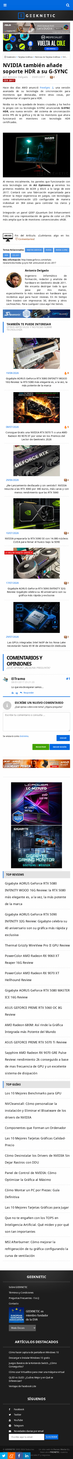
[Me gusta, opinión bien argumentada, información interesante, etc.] (13, 693)
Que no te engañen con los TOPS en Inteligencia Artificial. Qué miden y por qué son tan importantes (37, 1225)
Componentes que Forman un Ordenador (35, 1128)
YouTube (18, 1420)
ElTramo (18, 678)
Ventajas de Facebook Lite (22, 1386)
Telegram (19, 1425)
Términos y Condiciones (21, 1292)
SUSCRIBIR (51, 1436)
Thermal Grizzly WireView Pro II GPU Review (37, 945)
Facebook (19, 1409)
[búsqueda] (68, 5)
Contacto (14, 1303)
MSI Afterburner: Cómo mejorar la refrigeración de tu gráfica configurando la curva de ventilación (36, 1249)
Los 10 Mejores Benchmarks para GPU (33, 1093)
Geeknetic (11, 57)
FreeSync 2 (45, 87)
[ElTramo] (5, 679)
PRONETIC (54, 1452)
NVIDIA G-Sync (62, 250)
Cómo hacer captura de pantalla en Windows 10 (34, 1352)
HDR (6, 255)
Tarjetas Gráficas (25, 57)
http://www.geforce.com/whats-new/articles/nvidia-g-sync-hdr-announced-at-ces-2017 (29, 261)
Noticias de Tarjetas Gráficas (47, 57)
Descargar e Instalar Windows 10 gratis (29, 1357)
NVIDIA (48, 250)
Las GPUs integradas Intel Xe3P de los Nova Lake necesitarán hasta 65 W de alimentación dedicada (36, 644)
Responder (29, 693)
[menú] (5, 5)
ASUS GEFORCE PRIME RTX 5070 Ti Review (36, 1042)
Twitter (17, 1414)
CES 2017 (9, 80)
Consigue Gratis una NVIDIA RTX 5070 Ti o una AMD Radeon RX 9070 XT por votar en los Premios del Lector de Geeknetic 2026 (36, 436)
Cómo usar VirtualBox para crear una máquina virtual (36, 1372)
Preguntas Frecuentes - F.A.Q (24, 1298)
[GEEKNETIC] (36, 15)
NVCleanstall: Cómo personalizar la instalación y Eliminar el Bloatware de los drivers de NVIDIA (35, 1110)
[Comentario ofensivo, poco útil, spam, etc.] (18, 693)
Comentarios (26, 239)
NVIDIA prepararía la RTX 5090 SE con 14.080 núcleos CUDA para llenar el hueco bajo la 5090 (36, 540)
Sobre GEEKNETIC (18, 1287)
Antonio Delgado (18, 77)
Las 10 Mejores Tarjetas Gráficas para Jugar (37, 1207)
